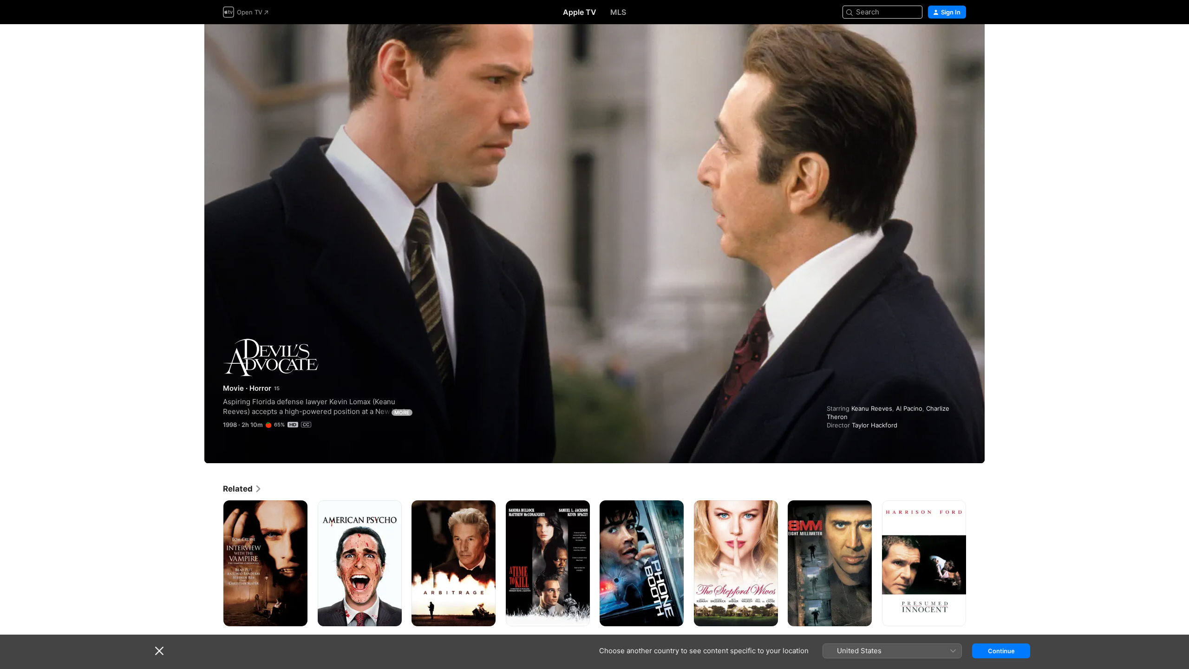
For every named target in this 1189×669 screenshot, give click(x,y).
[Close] (159, 651)
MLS (618, 12)
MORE (402, 412)
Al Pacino (909, 408)
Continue (1001, 651)
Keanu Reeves (871, 408)
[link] (242, 489)
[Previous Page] (213, 563)
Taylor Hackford (874, 425)
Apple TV (579, 12)
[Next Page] (975, 563)
